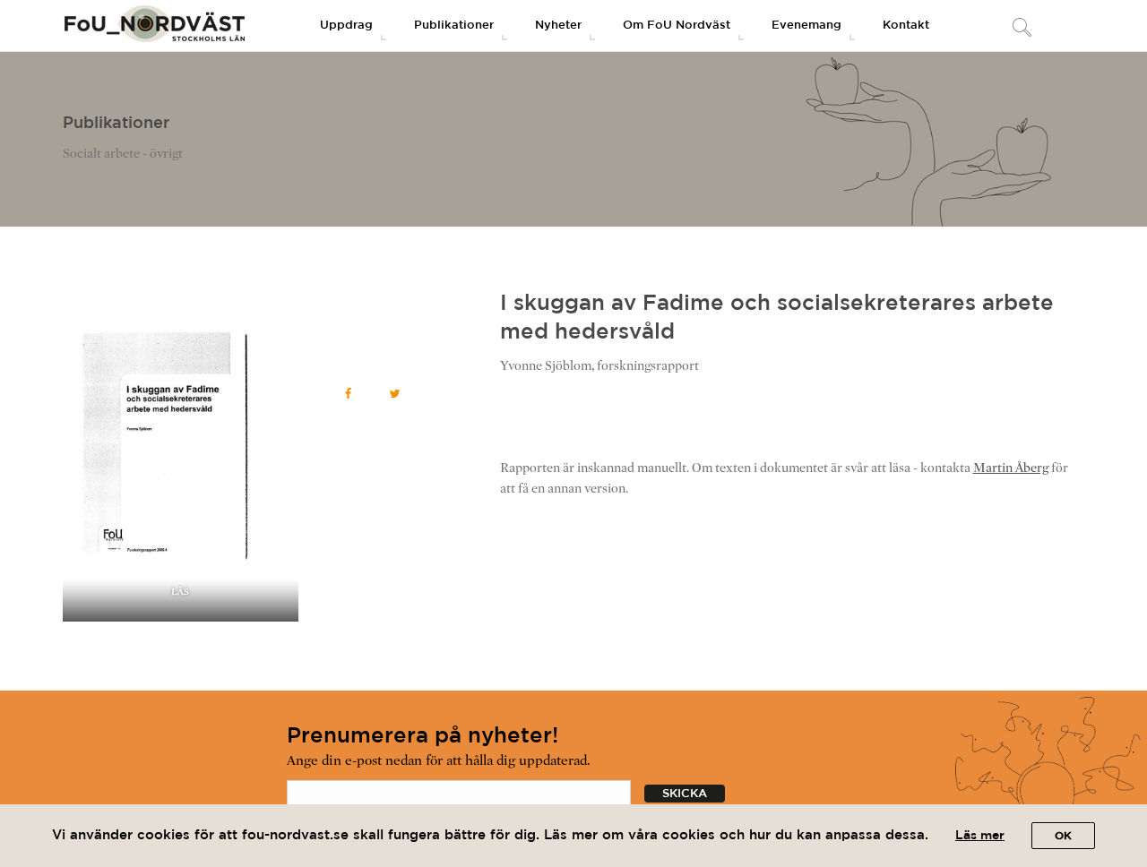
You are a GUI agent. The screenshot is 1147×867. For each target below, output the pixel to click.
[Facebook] (348, 393)
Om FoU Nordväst (676, 25)
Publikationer (454, 25)
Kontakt (906, 25)
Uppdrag (346, 25)
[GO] (1021, 28)
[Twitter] (395, 393)
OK (1063, 836)
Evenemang (806, 25)
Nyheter (558, 25)
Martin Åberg (1010, 468)
